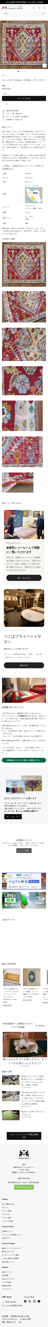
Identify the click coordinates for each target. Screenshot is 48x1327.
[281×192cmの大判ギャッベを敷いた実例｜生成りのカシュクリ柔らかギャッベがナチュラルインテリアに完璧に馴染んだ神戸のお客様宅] (11, 1096)
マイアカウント (7, 1289)
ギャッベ (5, 1208)
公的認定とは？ (8, 168)
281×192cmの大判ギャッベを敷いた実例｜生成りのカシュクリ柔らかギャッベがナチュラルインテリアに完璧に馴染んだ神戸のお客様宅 (33, 1098)
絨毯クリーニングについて (11, 1248)
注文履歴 (5, 1275)
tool (19, 1322)
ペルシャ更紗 (6, 1218)
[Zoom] (44, 65)
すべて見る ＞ (41, 1025)
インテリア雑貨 (7, 1221)
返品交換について (8, 1262)
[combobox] (24, 13)
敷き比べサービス (8, 1252)
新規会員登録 (6, 1286)
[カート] (39, 7)
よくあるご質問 (25, 1319)
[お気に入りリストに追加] (7, 104)
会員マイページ (7, 1272)
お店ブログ (6, 1238)
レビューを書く (24, 851)
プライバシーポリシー (10, 1319)
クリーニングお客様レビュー (12, 1235)
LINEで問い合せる (24, 1187)
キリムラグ (6, 1214)
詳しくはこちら (24, 578)
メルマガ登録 (6, 1282)
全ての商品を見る (8, 1204)
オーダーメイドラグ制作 (10, 1255)
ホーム (4, 75)
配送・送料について (9, 1322)
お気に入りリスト (8, 1279)
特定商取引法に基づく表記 (19, 1316)
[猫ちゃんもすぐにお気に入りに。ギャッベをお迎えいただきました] (25, 1044)
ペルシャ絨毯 (6, 1211)
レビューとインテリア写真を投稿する (24, 1135)
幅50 (4, 964)
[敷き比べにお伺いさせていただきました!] (11, 1115)
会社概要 (5, 1316)
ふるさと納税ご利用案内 (10, 1258)
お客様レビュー (7, 1231)
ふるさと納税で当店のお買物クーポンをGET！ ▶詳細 (24, 2)
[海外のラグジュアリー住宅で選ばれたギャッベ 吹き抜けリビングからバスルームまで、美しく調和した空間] (11, 1080)
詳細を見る (24, 665)
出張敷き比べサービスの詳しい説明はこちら (23, 760)
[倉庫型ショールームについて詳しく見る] (24, 524)
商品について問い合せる (12, 503)
